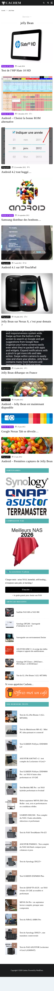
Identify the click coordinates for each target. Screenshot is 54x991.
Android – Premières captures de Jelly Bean (27, 461)
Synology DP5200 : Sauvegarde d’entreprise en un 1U (28, 625)
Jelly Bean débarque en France (19, 372)
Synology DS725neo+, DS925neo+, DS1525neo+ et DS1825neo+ (29, 663)
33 (25, 263)
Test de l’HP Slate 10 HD (16, 70)
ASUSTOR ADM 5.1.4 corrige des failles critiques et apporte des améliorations (31, 650)
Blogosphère (6, 167)
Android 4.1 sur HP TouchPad (18, 267)
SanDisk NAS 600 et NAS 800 (27, 612)
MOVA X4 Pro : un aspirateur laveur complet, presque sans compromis (32, 905)
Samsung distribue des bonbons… (21, 219)
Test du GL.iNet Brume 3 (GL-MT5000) (31, 676)
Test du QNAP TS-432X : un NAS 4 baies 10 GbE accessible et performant (33, 891)
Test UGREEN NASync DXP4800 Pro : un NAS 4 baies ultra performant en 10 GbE (34, 774)
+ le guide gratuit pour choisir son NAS (27, 595)
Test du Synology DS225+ (30, 861)
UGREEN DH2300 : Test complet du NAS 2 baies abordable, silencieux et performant (33, 818)
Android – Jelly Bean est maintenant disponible (22, 405)
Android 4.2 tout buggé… (16, 172)
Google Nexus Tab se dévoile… (20, 431)
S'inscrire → (27, 589)
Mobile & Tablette (7, 66)
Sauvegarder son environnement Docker (31, 637)
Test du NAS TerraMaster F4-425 (33, 832)
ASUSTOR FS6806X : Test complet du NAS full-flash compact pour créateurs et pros (34, 847)
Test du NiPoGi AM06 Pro (30, 920)
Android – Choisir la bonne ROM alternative (21, 119)
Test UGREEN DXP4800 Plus (32, 876)
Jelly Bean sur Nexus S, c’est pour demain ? (26, 323)
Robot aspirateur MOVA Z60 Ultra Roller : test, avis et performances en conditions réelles (34, 804)
